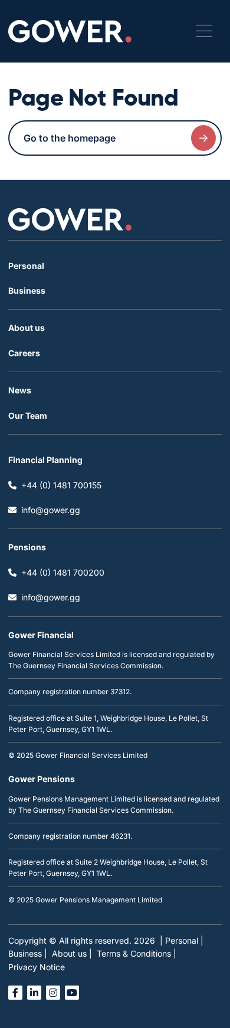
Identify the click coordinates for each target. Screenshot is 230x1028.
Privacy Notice (36, 967)
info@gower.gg (50, 510)
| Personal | (181, 940)
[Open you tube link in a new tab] (72, 993)
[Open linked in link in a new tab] (34, 993)
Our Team (27, 415)
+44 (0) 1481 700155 (61, 485)
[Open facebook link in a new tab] (15, 993)
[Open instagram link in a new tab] (53, 993)
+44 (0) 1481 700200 (62, 572)
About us (26, 328)
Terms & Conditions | (136, 953)
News (19, 390)
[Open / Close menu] (204, 31)
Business (26, 290)
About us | (72, 953)
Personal (26, 266)
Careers (24, 353)
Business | (27, 953)
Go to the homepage (70, 138)
